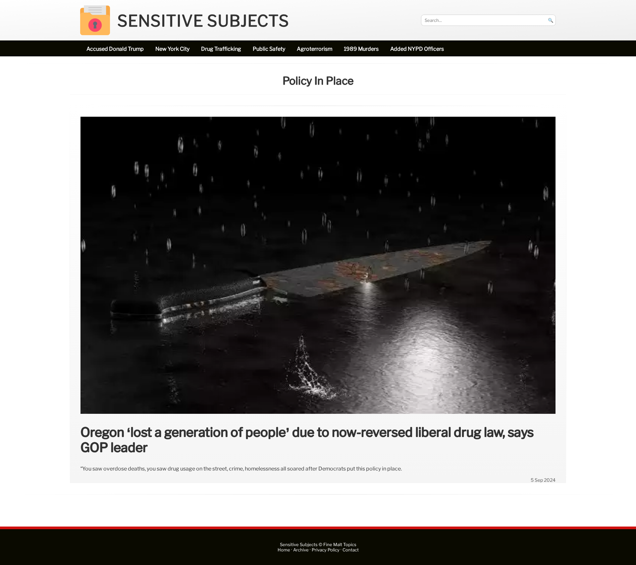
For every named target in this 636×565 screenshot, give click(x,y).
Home (284, 549)
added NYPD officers (417, 49)
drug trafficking (221, 49)
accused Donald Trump (115, 49)
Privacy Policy (326, 549)
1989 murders (361, 49)
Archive (301, 549)
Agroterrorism (314, 49)
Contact (351, 549)
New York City (172, 49)
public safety (269, 49)
